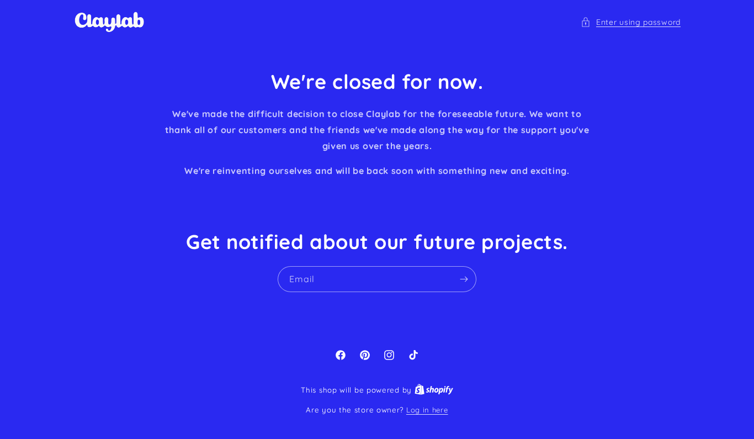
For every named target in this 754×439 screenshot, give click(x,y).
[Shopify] (434, 389)
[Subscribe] (464, 279)
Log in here (427, 409)
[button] (631, 22)
